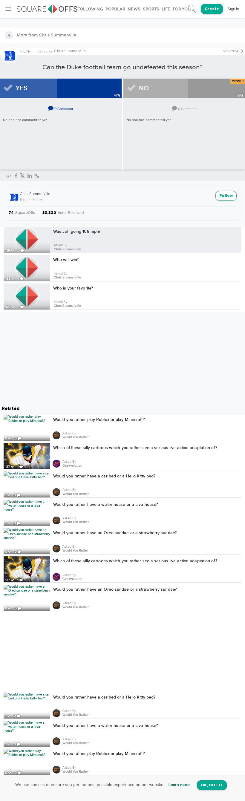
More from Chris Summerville (46, 35)
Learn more (179, 784)
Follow (226, 196)
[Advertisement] (122, 652)
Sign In (233, 9)
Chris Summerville (35, 194)
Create (212, 9)
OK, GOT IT (212, 785)
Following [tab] (90, 9)
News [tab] (134, 9)
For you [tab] (182, 9)
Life (26, 51)
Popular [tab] (115, 9)
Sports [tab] (151, 9)
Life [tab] (166, 9)
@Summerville (31, 199)
